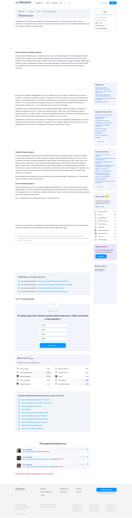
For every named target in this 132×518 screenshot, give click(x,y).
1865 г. (43, 325)
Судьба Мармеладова (101, 17)
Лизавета (97, 137)
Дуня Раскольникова (100, 128)
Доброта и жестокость (101, 168)
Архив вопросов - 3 (78, 508)
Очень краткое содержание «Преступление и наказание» (55, 284)
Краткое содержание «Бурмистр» (31, 406)
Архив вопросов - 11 (111, 508)
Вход (113, 3)
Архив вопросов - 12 (111, 510)
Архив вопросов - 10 (111, 506)
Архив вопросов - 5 (94, 504)
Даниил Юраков (102, 211)
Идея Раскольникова (100, 179)
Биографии (43, 488)
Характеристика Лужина (101, 120)
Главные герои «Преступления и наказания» (103, 162)
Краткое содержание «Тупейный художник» (35, 419)
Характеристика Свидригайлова (103, 122)
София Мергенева (102, 233)
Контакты (78, 488)
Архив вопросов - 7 (94, 508)
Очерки (42, 495)
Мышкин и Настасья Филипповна (31, 425)
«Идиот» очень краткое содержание (32, 428)
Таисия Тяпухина (102, 224)
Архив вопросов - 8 (94, 510)
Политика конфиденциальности (48, 506)
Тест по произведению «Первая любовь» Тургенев (38, 451)
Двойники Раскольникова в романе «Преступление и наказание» (104, 166)
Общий (102, 206)
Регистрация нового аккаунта (106, 493)
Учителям (78, 491)
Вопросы (55, 3)
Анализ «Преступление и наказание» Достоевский (52, 291)
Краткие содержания (46, 491)
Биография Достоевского (102, 101)
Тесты (48, 3)
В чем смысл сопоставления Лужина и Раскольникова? (105, 159)
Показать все (100, 141)
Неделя (97, 206)
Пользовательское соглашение (48, 504)
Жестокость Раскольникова (102, 176)
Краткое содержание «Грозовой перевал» (34, 415)
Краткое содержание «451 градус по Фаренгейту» (36, 403)
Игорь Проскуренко (103, 221)
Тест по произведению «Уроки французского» (36, 464)
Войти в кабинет (106, 490)
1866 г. (43, 330)
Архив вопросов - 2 (78, 506)
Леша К (100, 214)
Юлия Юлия (101, 227)
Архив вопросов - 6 (94, 506)
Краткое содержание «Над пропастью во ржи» (35, 399)
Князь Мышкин (26, 409)
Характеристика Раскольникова (103, 114)
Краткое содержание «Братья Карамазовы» (34, 412)
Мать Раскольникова (100, 130)
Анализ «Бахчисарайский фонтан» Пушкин (34, 422)
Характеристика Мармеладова (103, 14)
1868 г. (43, 338)
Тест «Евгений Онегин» (29, 456)
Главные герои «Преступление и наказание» (51, 288)
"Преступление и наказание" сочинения (102, 155)
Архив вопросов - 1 (77, 504)
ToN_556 (100, 236)
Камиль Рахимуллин (103, 230)
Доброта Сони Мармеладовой (103, 171)
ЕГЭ (61, 3)
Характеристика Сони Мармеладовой (101, 117)
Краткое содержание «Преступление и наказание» (53, 281)
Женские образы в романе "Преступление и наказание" (102, 174)
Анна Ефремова (102, 218)
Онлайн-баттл (63, 491)
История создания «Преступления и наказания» (104, 181)
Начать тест (53, 345)
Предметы (39, 3)
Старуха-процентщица (101, 135)
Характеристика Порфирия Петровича (102, 125)
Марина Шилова (102, 239)
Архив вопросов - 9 (111, 504)
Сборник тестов (64, 488)
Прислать (101, 256)
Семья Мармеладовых (101, 20)
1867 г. (43, 334)
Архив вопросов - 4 (78, 510)
